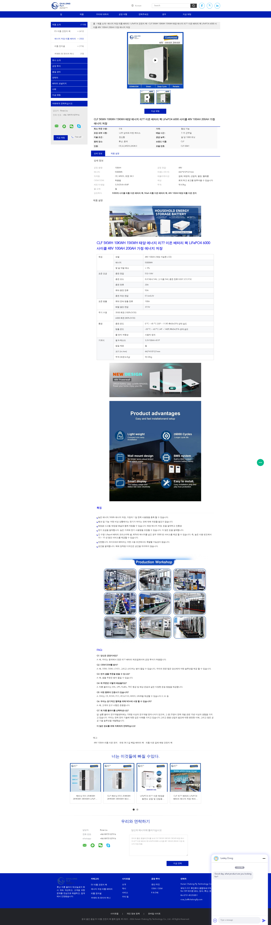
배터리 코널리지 (59, 84)
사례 (54, 89)
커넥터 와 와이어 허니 (69, 54)
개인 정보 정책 (133, 914)
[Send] (264, 920)
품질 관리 (56, 72)
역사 (124, 889)
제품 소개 (69, 25)
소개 (124, 884)
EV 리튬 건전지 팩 (69, 31)
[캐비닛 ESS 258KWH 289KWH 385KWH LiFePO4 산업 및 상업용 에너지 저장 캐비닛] (85, 778)
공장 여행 (123, 14)
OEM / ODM (156, 889)
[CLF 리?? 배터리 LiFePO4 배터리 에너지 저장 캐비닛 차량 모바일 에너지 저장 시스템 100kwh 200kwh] (185, 778)
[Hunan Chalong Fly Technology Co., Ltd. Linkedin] (217, 6)
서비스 (125, 893)
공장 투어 (56, 66)
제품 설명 (115, 154)
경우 (164, 14)
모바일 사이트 (154, 914)
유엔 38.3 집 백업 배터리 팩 (131, 743)
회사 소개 (56, 60)
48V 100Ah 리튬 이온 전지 (105, 743)
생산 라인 (155, 884)
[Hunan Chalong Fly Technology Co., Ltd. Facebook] (202, 6)
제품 (82, 14)
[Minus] (264, 858)
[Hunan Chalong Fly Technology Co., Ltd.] (57, 126)
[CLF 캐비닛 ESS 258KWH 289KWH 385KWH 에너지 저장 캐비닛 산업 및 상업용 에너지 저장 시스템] (118, 778)
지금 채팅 (187, 14)
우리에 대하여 (102, 14)
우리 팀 (125, 897)
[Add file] (215, 920)
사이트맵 (114, 914)
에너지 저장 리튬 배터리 (69, 39)
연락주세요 (143, 14)
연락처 (55, 78)
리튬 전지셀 (69, 46)
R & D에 (154, 893)
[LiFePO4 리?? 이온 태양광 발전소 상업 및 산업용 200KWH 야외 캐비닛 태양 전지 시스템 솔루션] (152, 778)
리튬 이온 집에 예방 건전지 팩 (159, 743)
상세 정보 (98, 154)
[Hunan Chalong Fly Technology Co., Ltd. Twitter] (209, 6)
